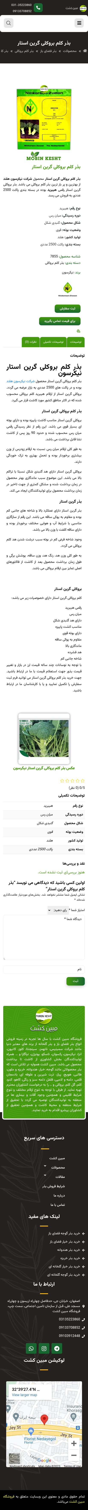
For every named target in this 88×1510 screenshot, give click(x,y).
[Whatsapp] (31, 1348)
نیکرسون (68, 272)
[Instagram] (44, 1348)
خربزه (21, 1069)
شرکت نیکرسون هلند (20, 381)
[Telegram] (56, 1348)
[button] (68, 309)
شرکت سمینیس (61, 1049)
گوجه (50, 1069)
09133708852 (22, 11)
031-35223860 (21, 5)
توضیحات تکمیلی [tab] (53, 342)
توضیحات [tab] (75, 342)
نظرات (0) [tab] (31, 342)
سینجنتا (31, 1049)
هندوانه (32, 1069)
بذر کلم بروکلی (54, 263)
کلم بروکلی (26, 394)
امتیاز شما (77, 910)
